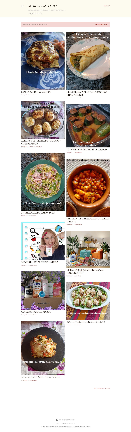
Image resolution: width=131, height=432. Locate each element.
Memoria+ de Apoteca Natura (39, 262)
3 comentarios (78, 98)
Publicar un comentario (35, 146)
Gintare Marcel (71, 423)
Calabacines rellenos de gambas (86, 149)
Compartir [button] (24, 95)
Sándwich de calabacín (36, 91)
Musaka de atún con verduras (40, 377)
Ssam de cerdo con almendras (85, 321)
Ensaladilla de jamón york (38, 212)
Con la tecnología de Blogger (67, 419)
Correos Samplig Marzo (36, 311)
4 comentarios (33, 380)
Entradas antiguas (102, 388)
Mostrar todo (101, 24)
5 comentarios (32, 314)
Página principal (36, 13)
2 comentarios (33, 265)
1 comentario (32, 95)
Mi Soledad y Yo (42, 5)
